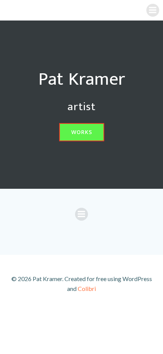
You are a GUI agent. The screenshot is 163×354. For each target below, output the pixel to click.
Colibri (87, 288)
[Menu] (152, 10)
